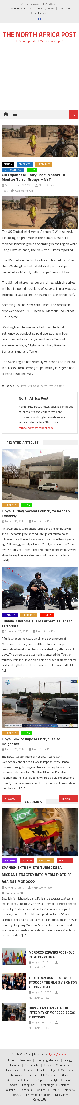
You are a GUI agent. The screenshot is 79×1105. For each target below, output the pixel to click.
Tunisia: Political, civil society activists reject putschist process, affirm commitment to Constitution (70, 799)
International (13, 170)
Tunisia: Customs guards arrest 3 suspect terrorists (37, 623)
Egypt (40, 1070)
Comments (62, 1065)
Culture (68, 1080)
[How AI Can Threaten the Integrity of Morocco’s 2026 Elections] (14, 1012)
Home (10, 1060)
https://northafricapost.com (36, 427)
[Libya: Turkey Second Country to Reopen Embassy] (40, 474)
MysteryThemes (57, 1054)
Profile (55, 1090)
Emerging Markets (47, 1060)
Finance (14, 1065)
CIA (17, 386)
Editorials (26, 1090)
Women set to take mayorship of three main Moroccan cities (14, 799)
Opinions (64, 1085)
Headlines (43, 164)
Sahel (36, 386)
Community (31, 1065)
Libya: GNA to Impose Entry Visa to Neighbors (31, 741)
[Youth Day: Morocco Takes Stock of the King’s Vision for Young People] (14, 981)
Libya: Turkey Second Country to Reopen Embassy (36, 513)
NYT (29, 386)
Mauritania (67, 1070)
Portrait (16, 1095)
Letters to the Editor (38, 1095)
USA (61, 386)
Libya (32, 170)
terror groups (49, 386)
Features (10, 615)
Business (25, 1060)
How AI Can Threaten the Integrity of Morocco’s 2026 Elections (52, 1013)
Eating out (28, 1085)
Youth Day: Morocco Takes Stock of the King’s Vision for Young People (53, 982)
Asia (26, 1080)
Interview (69, 1090)
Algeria (27, 1070)
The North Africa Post (21, 9)
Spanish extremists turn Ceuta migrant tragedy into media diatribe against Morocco (37, 875)
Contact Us (40, 13)
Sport (13, 1085)
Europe (27, 861)
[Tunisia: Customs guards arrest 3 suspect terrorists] (40, 588)
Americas (25, 164)
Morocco (65, 861)
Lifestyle (53, 1080)
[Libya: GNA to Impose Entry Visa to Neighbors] (40, 702)
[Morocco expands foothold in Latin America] (14, 956)
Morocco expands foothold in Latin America (52, 954)
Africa (8, 164)
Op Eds (41, 1090)
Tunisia (46, 615)
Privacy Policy (46, 9)
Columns (33, 802)
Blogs (47, 1065)
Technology (47, 1085)
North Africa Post (34, 398)
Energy (68, 1060)
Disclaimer (65, 9)
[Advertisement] (39, 79)
